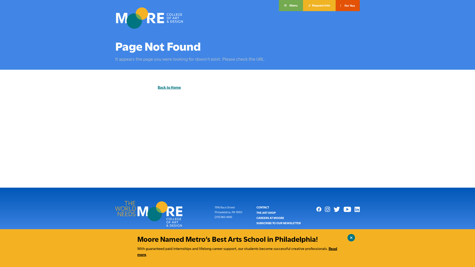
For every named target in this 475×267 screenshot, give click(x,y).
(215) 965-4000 (223, 217)
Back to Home (169, 87)
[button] (291, 5)
